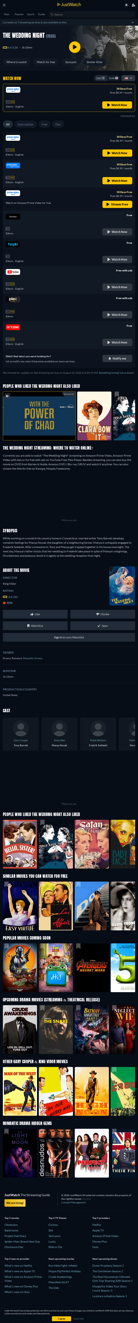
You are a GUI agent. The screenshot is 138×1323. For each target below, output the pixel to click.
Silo (51, 1230)
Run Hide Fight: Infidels (63, 1265)
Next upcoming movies (61, 1258)
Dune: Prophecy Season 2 (108, 1265)
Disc (58, 124)
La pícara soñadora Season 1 (109, 1296)
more (42, 432)
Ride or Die (55, 1247)
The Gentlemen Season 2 (107, 1271)
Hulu (95, 1247)
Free (44, 124)
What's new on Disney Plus (21, 1286)
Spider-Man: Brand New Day (22, 1241)
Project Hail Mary (15, 1236)
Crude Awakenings (60, 1276)
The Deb (54, 1287)
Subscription (26, 124)
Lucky (52, 1241)
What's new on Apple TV (19, 1271)
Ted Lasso (54, 1236)
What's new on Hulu (17, 1292)
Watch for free (46, 62)
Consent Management (73, 1202)
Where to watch (16, 62)
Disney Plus (99, 1241)
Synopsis (71, 62)
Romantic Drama (32, 658)
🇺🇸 (126, 78)
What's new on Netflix (18, 1265)
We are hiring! (15, 1202)
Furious (53, 1224)
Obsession (11, 1224)
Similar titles (94, 62)
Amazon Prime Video (105, 1236)
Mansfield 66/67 (59, 1282)
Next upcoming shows (104, 1258)
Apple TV (98, 1230)
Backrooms (11, 1230)
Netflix (96, 1224)
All (8, 124)
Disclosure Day (13, 1247)
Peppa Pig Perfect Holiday (65, 1271)
